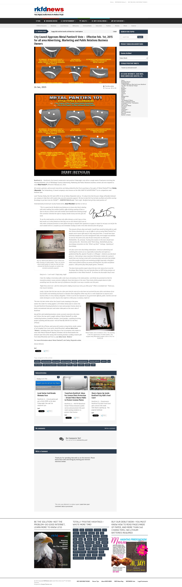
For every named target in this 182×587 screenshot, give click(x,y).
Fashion (108, 26)
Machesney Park (89, 542)
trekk (93, 365)
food (102, 533)
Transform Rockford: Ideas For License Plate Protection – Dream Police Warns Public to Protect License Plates (75, 396)
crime (104, 530)
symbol (95, 555)
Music (125, 26)
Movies (117, 26)
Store (112, 2)
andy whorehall (46, 361)
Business (53, 26)
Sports (123, 92)
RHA (75, 365)
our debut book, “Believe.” (64, 337)
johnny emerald (103, 539)
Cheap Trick (89, 530)
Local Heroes (64, 26)
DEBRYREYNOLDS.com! (67, 200)
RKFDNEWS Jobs (130, 581)
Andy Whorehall (70, 204)
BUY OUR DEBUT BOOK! (83, 581)
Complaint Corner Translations (129, 103)
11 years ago (109, 387)
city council (56, 361)
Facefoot (123, 107)
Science (133, 26)
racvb (105, 545)
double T (76, 533)
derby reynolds (65, 361)
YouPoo (123, 111)
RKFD (75, 548)
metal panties (62, 365)
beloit (81, 530)
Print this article (109, 86)
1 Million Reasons (41, 26)
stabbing (82, 555)
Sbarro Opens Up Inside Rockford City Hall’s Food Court (101, 395)
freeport (89, 536)
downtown (83, 533)
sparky (88, 365)
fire (97, 533)
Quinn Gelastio (97, 545)
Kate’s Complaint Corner (128, 101)
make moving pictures (49, 365)
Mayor (98, 542)
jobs (95, 539)
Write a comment (110, 428)
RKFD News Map (118, 581)
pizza (75, 545)
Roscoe (101, 551)
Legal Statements (143, 581)
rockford (81, 365)
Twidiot (123, 108)
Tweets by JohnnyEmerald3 (129, 68)
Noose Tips (95, 581)
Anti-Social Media (126, 105)
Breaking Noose (51, 21)
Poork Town (124, 104)
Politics (123, 90)
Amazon (123, 113)
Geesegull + (124, 109)
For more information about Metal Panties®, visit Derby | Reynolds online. (57, 340)
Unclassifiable (87, 26)
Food (122, 99)
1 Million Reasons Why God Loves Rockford (133, 84)
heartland (96, 536)
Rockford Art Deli (103, 548)
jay (109, 361)
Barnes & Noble (126, 115)
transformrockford (78, 558)
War (122, 95)
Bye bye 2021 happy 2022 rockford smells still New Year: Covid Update (60, 31)
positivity (88, 545)
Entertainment (125, 83)
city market (97, 530)
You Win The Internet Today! (129, 86)
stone (88, 555)
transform (101, 555)
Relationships (125, 96)
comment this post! (82, 440)
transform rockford (90, 558)
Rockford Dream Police (80, 551)
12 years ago (55, 387)
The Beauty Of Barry (127, 100)
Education (99, 26)
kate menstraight (78, 542)
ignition (104, 361)
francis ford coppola (79, 536)
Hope (75, 539)
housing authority (95, 361)
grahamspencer (83, 361)
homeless (104, 536)
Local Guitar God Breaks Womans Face (46, 394)
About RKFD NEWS (106, 581)
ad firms (37, 361)
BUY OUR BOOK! (126, 112)
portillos (81, 545)
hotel (80, 539)
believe (76, 530)
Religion (123, 91)
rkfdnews (81, 548)
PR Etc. (70, 365)
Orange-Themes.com (46, 584)
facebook (91, 533)
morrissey (104, 542)
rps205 (75, 555)
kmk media (38, 365)
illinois (89, 539)
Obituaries (76, 26)
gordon (74, 361)
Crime (123, 87)
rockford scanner (92, 551)
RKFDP (88, 548)
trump (99, 558)
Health (123, 97)
